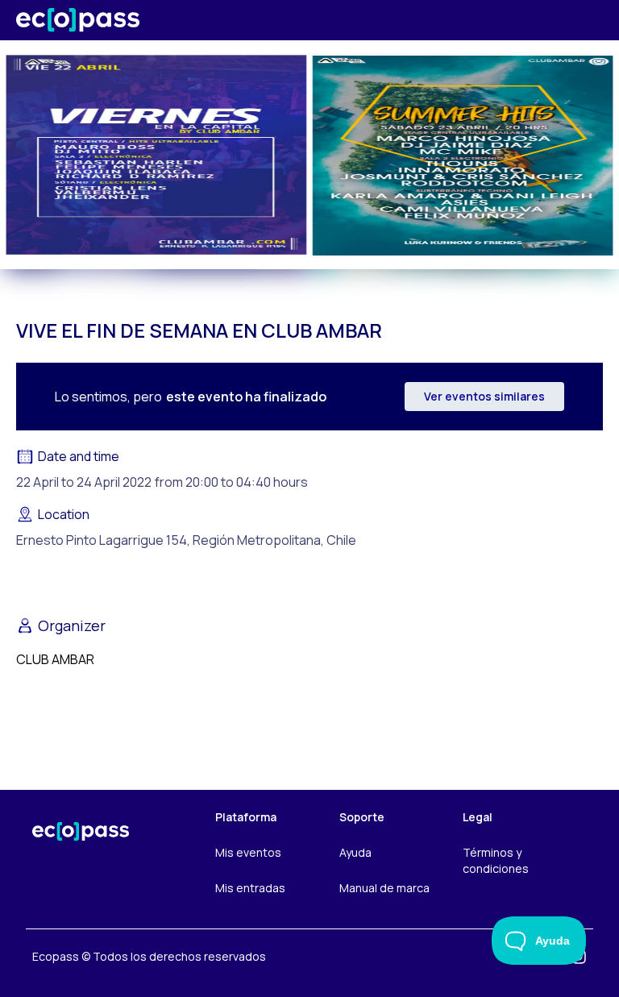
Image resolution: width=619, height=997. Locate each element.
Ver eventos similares (484, 396)
